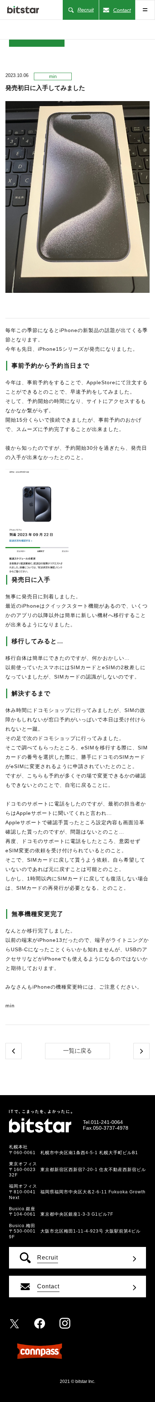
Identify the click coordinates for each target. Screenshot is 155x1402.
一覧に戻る (77, 1051)
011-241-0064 (107, 1122)
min (53, 76)
